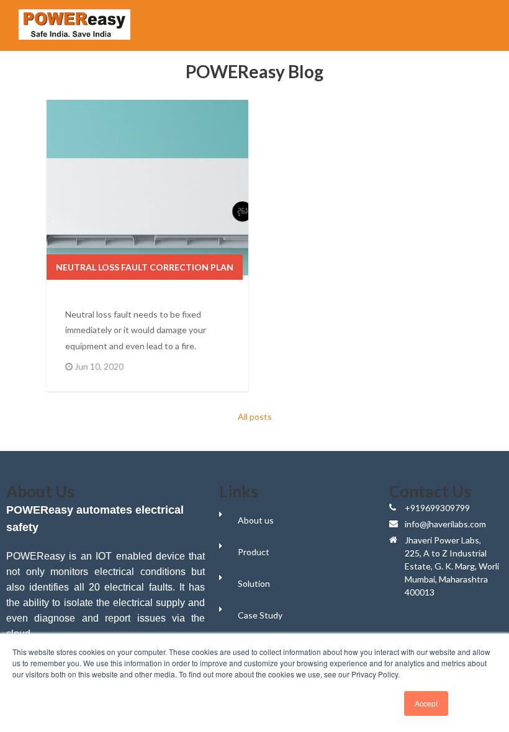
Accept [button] (426, 703)
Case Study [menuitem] (260, 615)
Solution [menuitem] (254, 583)
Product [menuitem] (253, 552)
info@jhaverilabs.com (445, 524)
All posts (255, 416)
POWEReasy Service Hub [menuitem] (354, 22)
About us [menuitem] (256, 520)
